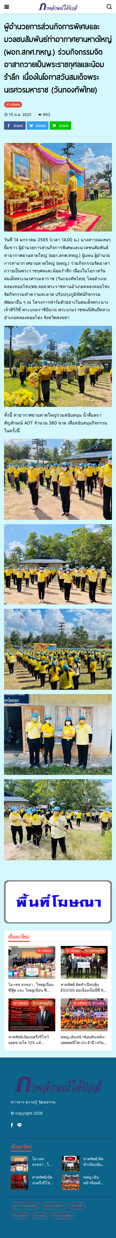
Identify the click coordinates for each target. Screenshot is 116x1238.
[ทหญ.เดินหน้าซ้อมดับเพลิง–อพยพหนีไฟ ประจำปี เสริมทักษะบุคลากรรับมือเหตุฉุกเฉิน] (84, 1014)
